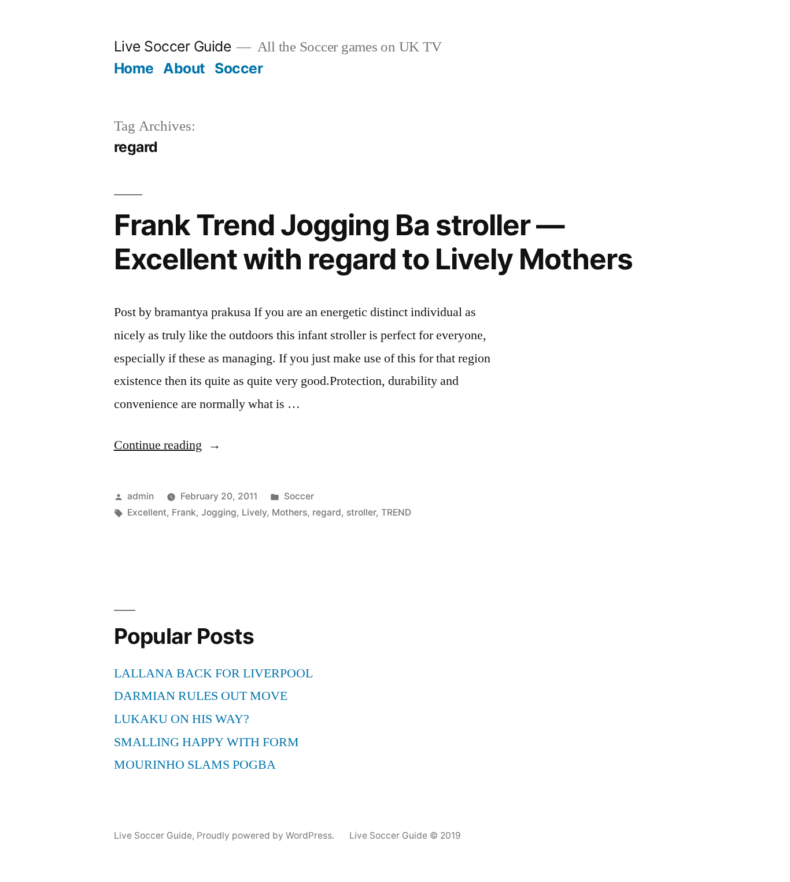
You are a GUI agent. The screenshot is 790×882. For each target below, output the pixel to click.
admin (140, 496)
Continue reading (167, 445)
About (184, 68)
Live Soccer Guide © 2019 (405, 835)
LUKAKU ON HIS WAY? (181, 719)
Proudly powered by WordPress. (267, 835)
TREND (396, 512)
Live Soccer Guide (172, 46)
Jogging (219, 512)
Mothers (289, 512)
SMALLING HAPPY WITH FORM (206, 742)
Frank (184, 512)
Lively (254, 512)
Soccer (239, 68)
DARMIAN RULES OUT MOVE (200, 696)
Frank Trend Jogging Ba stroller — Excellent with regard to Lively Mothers (373, 241)
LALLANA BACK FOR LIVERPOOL (213, 673)
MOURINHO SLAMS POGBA (195, 765)
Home (134, 68)
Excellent (147, 512)
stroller (361, 512)
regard (326, 512)
